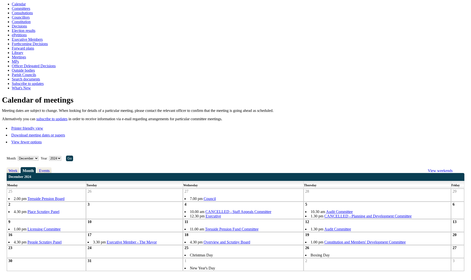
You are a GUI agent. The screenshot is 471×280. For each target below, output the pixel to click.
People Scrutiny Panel (44, 242)
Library (17, 53)
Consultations (22, 13)
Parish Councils (24, 75)
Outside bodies (23, 70)
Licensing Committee (44, 229)
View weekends (440, 171)
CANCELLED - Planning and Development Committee (368, 216)
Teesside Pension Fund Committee (232, 229)
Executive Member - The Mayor (132, 242)
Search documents (26, 79)
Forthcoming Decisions (30, 44)
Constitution (21, 22)
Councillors (21, 17)
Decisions (19, 26)
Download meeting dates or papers (38, 135)
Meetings (19, 57)
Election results (23, 30)
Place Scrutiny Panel (43, 212)
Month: (12, 158)
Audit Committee (339, 212)
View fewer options (26, 142)
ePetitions (19, 35)
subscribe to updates (51, 119)
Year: (45, 158)
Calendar (19, 4)
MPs (15, 61)
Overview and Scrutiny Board (227, 242)
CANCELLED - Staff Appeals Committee (238, 212)
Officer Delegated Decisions (34, 66)
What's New (21, 88)
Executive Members (27, 39)
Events (44, 171)
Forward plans (23, 48)
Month (28, 171)
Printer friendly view (27, 128)
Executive (213, 216)
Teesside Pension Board (46, 199)
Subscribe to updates (28, 83)
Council (210, 199)
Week (13, 171)
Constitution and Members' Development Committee (365, 242)
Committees (21, 8)
